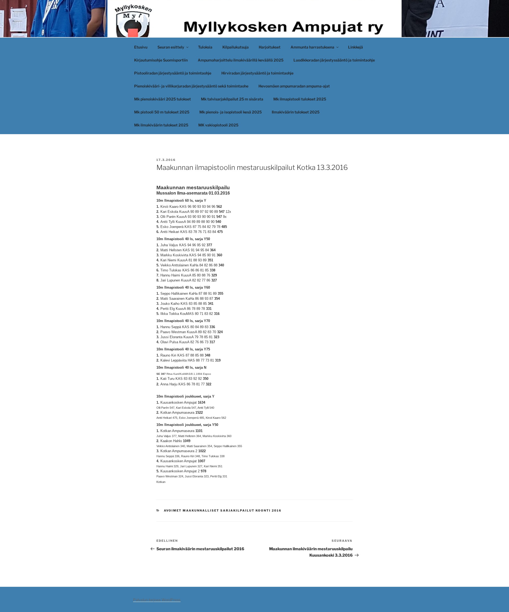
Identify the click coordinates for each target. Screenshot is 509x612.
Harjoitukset (269, 47)
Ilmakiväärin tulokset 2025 (295, 112)
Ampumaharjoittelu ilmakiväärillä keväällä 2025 (240, 60)
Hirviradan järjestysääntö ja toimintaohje (257, 73)
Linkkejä (355, 47)
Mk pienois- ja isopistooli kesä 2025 (230, 112)
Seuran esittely (170, 47)
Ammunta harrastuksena (312, 47)
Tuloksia (205, 47)
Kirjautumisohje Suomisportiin (161, 60)
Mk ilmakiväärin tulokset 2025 (161, 125)
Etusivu (140, 47)
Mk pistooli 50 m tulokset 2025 (161, 112)
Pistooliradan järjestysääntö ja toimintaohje (172, 73)
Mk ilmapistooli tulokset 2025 (299, 99)
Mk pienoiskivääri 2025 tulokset (162, 99)
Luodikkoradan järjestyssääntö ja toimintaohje (334, 60)
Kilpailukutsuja (235, 47)
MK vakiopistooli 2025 (218, 125)
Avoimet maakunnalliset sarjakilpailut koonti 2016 (223, 510)
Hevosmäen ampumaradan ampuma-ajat (294, 86)
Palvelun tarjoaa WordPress (157, 599)
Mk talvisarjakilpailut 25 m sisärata (232, 99)
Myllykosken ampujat (204, 18)
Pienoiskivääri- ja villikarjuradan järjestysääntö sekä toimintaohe (191, 86)
